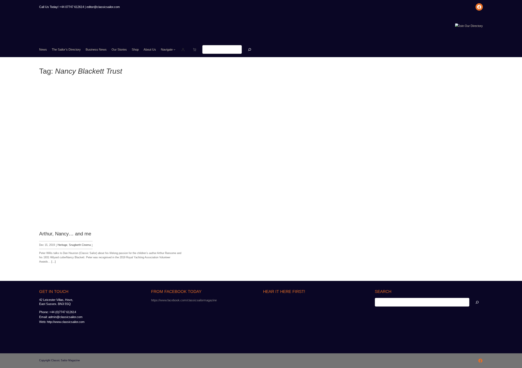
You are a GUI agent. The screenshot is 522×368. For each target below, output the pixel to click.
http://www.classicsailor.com (66, 322)
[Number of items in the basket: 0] (195, 49)
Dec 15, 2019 (47, 244)
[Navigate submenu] (174, 49)
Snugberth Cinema (80, 244)
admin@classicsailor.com (65, 317)
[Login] (183, 49)
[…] (53, 261)
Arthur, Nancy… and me (65, 233)
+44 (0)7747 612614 (62, 312)
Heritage (62, 244)
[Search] (249, 49)
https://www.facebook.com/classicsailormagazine (184, 300)
